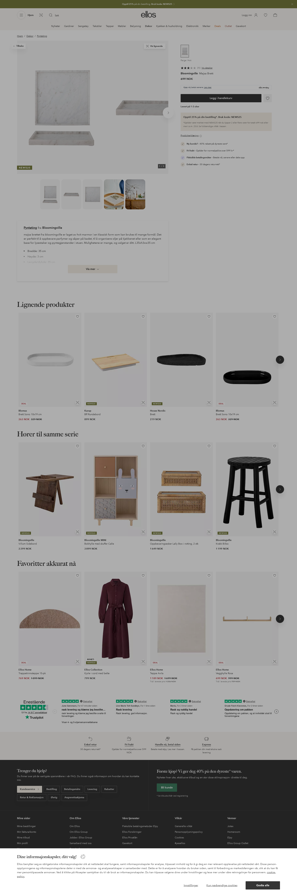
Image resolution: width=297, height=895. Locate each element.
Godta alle (262, 885)
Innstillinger (191, 885)
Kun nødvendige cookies (221, 885)
